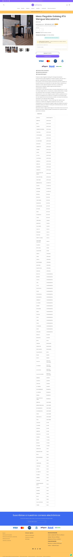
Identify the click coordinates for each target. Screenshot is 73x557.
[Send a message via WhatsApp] (71, 555)
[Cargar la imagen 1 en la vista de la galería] (8, 50)
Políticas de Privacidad (7, 535)
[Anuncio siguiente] (49, 1)
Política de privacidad (23, 556)
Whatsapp (27, 539)
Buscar (4, 533)
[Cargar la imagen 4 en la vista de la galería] (27, 50)
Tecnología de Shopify (15, 556)
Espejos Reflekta (8, 556)
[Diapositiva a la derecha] (32, 49)
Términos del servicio (31, 556)
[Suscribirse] (45, 521)
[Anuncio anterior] (23, 1)
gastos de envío (40, 25)
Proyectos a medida (29, 537)
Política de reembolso (47, 556)
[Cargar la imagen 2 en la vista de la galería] (15, 50)
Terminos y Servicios (7, 540)
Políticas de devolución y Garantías (10, 536)
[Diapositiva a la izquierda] (4, 49)
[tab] (39, 114)
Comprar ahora (47, 56)
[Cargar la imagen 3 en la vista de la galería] (21, 50)
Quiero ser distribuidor (29, 535)
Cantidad (37, 27)
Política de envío (39, 556)
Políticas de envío (6, 538)
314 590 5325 (59, 541)
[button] (4, 5)
